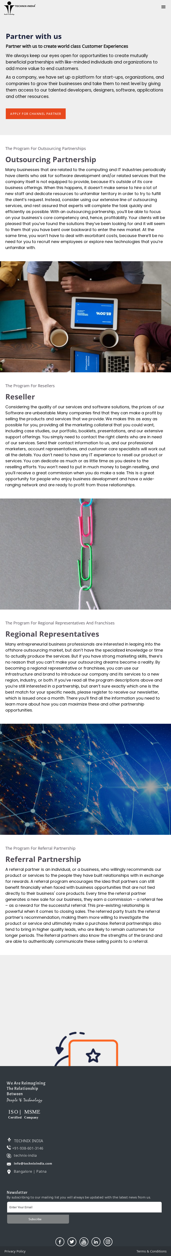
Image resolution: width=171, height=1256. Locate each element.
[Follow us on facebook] (59, 1241)
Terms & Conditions (151, 1251)
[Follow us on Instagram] (108, 1241)
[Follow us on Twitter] (71, 1241)
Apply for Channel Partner (35, 114)
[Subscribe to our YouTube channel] (83, 1241)
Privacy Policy (15, 1251)
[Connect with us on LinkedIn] (96, 1241)
